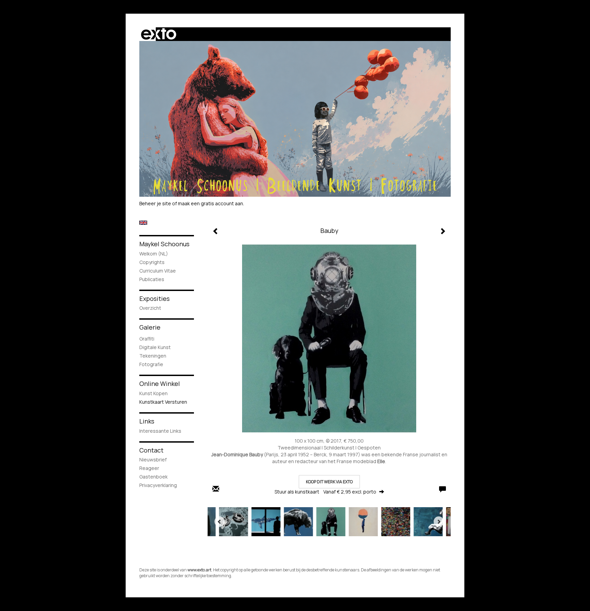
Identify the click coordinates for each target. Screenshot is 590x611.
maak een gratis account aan (210, 203)
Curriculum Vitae (157, 270)
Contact (151, 450)
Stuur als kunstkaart (325, 491)
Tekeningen (152, 355)
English (143, 223)
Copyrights (152, 262)
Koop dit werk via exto (329, 482)
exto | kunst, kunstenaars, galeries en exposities (158, 34)
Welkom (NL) (153, 253)
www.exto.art (199, 570)
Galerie (149, 327)
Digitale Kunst (155, 347)
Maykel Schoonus (164, 244)
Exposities (154, 298)
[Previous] (219, 521)
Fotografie (151, 364)
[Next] (439, 521)
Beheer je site (155, 203)
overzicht (150, 308)
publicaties (151, 279)
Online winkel (159, 383)
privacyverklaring (158, 485)
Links (146, 421)
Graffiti (146, 338)
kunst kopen (153, 393)
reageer (149, 468)
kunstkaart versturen (163, 402)
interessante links (160, 431)
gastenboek (153, 476)
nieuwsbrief (153, 459)
